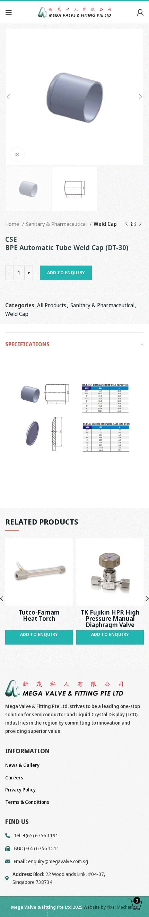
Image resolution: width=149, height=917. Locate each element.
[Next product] (140, 223)
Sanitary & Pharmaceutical (57, 223)
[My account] (140, 12)
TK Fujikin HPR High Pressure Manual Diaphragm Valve (110, 618)
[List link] (74, 861)
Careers (14, 777)
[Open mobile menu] (9, 12)
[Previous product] (126, 223)
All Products (51, 305)
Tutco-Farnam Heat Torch (39, 615)
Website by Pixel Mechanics (111, 907)
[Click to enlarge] (17, 154)
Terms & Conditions (27, 802)
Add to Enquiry (66, 272)
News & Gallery (22, 765)
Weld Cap (105, 223)
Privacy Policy (20, 789)
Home (12, 223)
